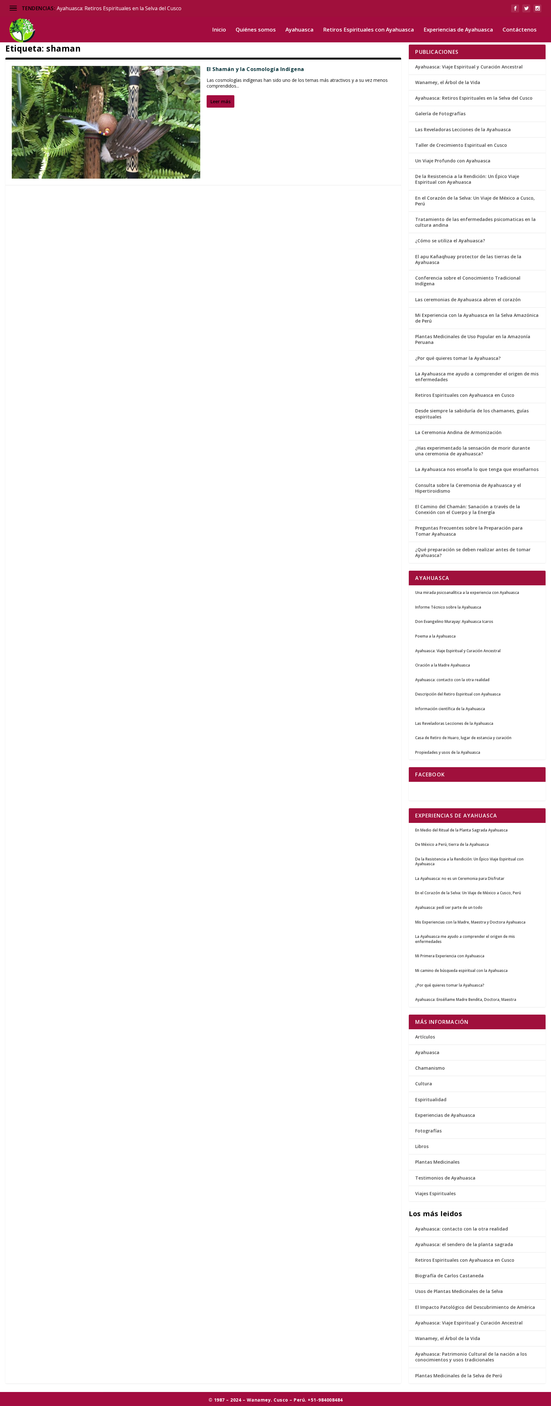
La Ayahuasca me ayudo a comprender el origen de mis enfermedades (477, 376)
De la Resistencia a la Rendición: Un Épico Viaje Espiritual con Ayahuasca (467, 179)
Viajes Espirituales (435, 1193)
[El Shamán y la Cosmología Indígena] (106, 122)
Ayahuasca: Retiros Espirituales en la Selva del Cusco (119, 8)
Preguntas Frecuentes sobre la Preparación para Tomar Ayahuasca (469, 531)
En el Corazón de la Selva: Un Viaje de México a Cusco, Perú (475, 201)
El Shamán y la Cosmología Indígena (255, 69)
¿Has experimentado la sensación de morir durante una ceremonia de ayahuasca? (472, 451)
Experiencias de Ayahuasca (458, 30)
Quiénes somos (256, 30)
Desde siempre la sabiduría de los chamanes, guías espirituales (472, 413)
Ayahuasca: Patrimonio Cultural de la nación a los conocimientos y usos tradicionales (471, 1357)
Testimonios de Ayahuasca (445, 1178)
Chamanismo (430, 1068)
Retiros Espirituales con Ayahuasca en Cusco (464, 395)
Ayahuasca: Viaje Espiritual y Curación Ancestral (469, 67)
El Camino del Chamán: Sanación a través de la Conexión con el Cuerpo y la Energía (467, 509)
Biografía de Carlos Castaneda (449, 1276)
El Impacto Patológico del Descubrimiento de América (475, 1307)
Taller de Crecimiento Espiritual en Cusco (461, 145)
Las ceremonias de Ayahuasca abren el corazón (468, 299)
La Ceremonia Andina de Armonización (458, 432)
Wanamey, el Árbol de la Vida (447, 82)
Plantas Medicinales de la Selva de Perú (458, 1376)
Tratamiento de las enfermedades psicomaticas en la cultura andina (475, 222)
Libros (422, 1146)
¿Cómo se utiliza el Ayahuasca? (450, 241)
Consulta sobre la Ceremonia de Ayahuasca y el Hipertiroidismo (468, 488)
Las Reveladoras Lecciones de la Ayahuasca (463, 129)
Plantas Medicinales (437, 1162)
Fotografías (428, 1131)
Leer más (220, 101)
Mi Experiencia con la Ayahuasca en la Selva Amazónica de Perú (477, 318)
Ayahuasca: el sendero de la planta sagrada (464, 1244)
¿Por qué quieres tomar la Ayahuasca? (458, 358)
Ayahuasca (299, 30)
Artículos (425, 1037)
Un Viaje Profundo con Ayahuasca (452, 161)
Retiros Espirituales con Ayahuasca (368, 30)
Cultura (423, 1084)
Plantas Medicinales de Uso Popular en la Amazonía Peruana (472, 339)
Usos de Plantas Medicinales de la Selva (459, 1291)
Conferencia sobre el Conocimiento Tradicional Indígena (467, 281)
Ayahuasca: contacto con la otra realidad (461, 1229)
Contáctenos (520, 30)
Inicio (219, 30)
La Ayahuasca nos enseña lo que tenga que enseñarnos (477, 469)
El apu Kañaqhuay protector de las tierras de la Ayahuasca (468, 259)
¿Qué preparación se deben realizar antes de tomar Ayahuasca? (473, 552)
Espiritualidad (430, 1099)
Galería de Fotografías (440, 114)
